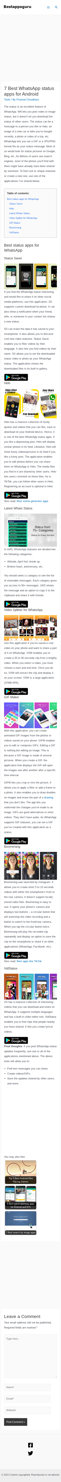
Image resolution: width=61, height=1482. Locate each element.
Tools (7, 99)
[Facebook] (30, 1445)
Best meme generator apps (32, 501)
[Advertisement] (30, 50)
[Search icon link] (56, 7)
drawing (48, 797)
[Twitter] (30, 1453)
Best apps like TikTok (29, 961)
